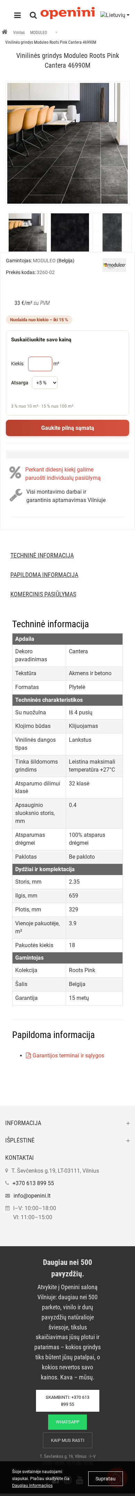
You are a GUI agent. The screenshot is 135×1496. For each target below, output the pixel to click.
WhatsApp (67, 1422)
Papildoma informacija (44, 574)
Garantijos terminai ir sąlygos (68, 1055)
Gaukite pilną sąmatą (67, 428)
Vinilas (19, 32)
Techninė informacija (42, 555)
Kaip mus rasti (67, 1440)
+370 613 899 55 (33, 1183)
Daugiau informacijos (32, 1485)
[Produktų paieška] (33, 16)
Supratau (106, 1478)
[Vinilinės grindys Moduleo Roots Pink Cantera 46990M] (67, 143)
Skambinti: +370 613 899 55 (67, 1401)
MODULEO (38, 32)
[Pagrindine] (5, 32)
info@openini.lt (32, 1195)
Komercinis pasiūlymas (43, 594)
